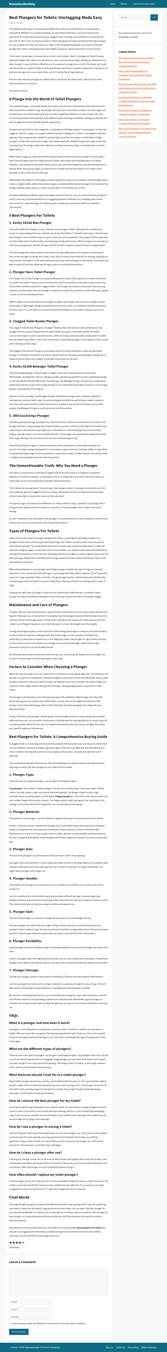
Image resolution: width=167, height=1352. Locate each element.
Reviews (124, 4)
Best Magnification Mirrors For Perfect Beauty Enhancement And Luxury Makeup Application (136, 62)
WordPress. (55, 1347)
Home (113, 4)
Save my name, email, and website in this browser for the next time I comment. (49, 1323)
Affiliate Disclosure (149, 1347)
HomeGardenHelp (22, 4)
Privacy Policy (133, 1347)
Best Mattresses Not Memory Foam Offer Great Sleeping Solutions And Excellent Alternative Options (138, 88)
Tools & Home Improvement (144, 4)
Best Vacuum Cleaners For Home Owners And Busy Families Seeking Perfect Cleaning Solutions (138, 132)
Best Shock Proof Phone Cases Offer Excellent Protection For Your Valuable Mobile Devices (137, 101)
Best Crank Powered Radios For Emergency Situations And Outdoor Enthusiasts (135, 75)
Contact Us (120, 1347)
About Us (109, 1347)
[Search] (154, 17)
